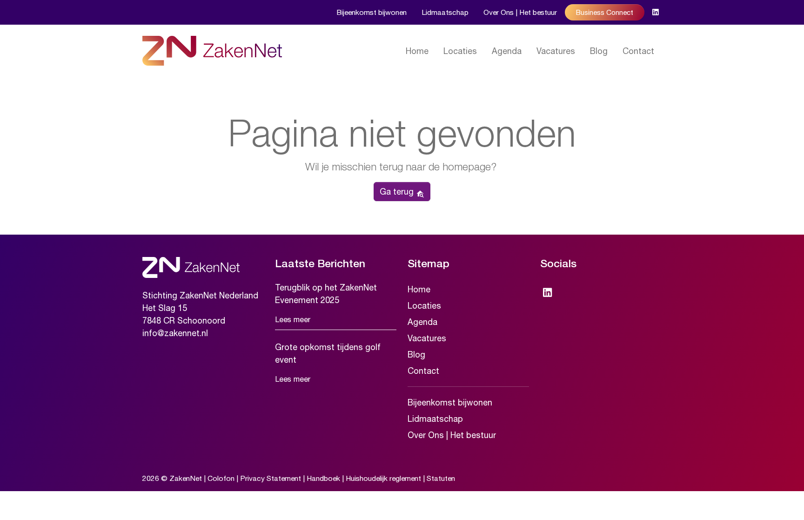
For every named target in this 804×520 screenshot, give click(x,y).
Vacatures (555, 51)
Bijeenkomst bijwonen (371, 12)
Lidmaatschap (445, 12)
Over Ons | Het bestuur (520, 12)
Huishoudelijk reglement (383, 478)
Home (417, 51)
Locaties (460, 51)
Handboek (323, 478)
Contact (638, 51)
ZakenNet (185, 478)
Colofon (221, 478)
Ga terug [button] (398, 191)
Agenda (507, 51)
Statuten (441, 478)
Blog (599, 51)
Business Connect (604, 12)
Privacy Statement (270, 478)
